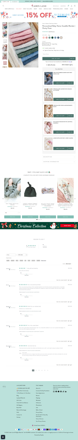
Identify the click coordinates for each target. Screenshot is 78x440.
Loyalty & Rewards (21, 398)
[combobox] (11, 255)
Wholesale (56, 6)
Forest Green (52, 37)
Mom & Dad (47, 9)
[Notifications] (68, 6)
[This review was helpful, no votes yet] (68, 280)
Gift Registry (19, 405)
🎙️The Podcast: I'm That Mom (23, 393)
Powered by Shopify (38, 435)
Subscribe (63, 6)
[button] (23, 23)
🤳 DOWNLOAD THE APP (23, 388)
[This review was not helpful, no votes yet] (70, 280)
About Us (38, 388)
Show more (43, 260)
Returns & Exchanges (21, 410)
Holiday (19, 9)
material (12, 260)
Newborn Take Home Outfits (51, 23)
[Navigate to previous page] (30, 370)
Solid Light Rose (46, 37)
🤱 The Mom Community (22, 391)
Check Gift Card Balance (22, 403)
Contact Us (19, 415)
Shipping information (51, 161)
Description (47, 156)
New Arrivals (9, 9)
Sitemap (18, 417)
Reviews (37, 395)
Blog (18, 395)
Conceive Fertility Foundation (42, 391)
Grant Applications (40, 393)
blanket (21, 260)
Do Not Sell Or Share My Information (42, 415)
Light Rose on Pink (43, 37)
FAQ (18, 412)
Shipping (38, 398)
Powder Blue (55, 37)
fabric (17, 260)
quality (8, 260)
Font (44, 41)
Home (66, 9)
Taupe (61, 37)
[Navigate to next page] (48, 370)
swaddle (38, 260)
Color (46, 35)
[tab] (5, 2)
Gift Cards (19, 400)
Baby (35, 9)
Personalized (58, 9)
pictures (33, 260)
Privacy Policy (39, 412)
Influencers (38, 403)
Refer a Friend (39, 410)
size (25, 260)
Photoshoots (39, 405)
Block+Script (46, 44)
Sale (71, 9)
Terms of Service (39, 419)
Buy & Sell (19, 407)
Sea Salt (49, 37)
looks (29, 260)
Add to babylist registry (67, 65)
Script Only (54, 44)
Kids (40, 9)
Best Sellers (27, 9)
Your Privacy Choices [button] (40, 421)
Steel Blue (58, 37)
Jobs (37, 407)
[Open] (3, 437)
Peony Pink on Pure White (64, 37)
